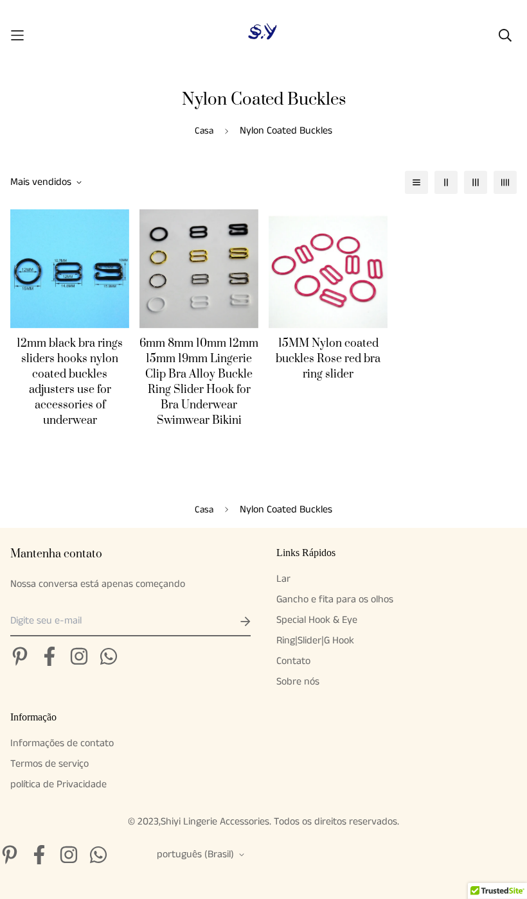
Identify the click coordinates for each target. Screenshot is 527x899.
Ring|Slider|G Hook (315, 640)
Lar (283, 579)
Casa (204, 130)
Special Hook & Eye (316, 620)
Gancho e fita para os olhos (334, 599)
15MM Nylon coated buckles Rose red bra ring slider (328, 358)
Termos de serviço (49, 763)
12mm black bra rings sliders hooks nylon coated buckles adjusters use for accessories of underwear (70, 382)
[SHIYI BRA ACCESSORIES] (263, 35)
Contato (293, 661)
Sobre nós (297, 681)
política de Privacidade (58, 784)
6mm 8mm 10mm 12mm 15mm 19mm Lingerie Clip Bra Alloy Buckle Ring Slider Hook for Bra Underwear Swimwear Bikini (198, 382)
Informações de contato (62, 743)
